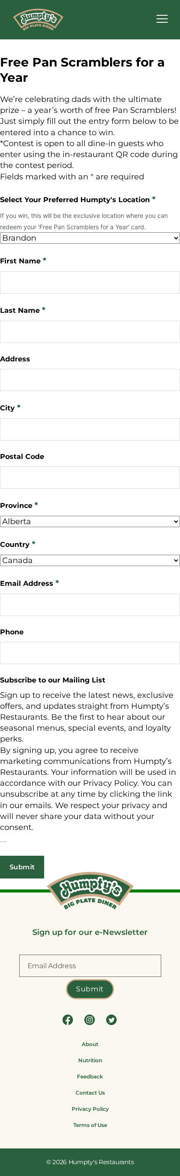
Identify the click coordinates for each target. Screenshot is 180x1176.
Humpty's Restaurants (101, 1162)
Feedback (90, 1076)
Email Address (29, 583)
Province (19, 505)
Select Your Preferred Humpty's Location (78, 199)
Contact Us (90, 1092)
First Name (23, 261)
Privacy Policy (90, 1109)
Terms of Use (90, 1125)
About (90, 1044)
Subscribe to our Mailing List (52, 680)
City (10, 408)
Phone (12, 632)
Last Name (22, 310)
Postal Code (22, 456)
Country (17, 544)
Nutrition (90, 1060)
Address (15, 359)
